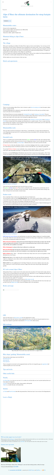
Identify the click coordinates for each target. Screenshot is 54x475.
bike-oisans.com (29, 279)
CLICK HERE (15, 466)
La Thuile (5, 391)
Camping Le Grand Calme (36, 119)
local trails (22, 441)
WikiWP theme (31, 470)
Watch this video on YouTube (9, 184)
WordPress (38, 470)
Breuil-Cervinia (12, 391)
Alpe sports (5, 360)
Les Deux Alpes (20, 142)
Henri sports (5, 361)
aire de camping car (35, 107)
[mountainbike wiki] (27, 3)
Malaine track (14, 282)
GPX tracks (27, 320)
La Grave (5, 383)
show (9, 20)
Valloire (4, 384)
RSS (45, 470)
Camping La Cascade (38, 114)
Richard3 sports (6, 358)
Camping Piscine (27, 114)
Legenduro (44, 364)
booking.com (12, 439)
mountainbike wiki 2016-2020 (15, 470)
